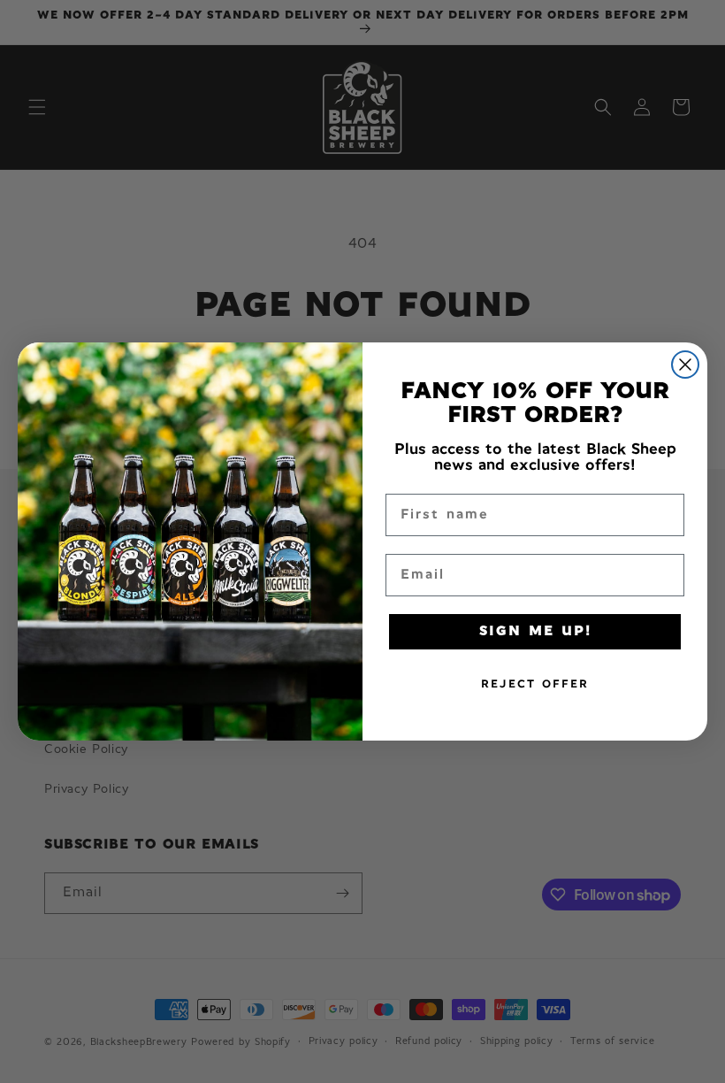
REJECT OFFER (535, 684)
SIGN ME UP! (535, 632)
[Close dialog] (685, 364)
